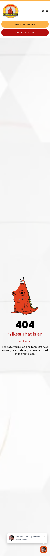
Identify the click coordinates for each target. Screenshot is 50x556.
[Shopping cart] (42, 11)
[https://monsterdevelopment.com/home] (10, 11)
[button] (46, 11)
